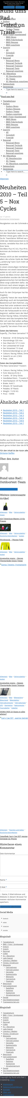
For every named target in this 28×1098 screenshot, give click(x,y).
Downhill (10, 52)
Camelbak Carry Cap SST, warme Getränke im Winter (13, 837)
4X (7, 50)
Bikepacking (18, 697)
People (5, 997)
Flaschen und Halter (16, 830)
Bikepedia (7, 965)
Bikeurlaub (4, 700)
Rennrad (7, 58)
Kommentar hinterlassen (9, 219)
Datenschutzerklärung (12, 1087)
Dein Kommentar (7, 853)
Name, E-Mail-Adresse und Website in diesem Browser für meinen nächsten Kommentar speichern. (13, 898)
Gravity (6, 47)
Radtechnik (10, 993)
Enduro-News (12, 24)
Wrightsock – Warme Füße (11, 540)
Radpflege (10, 988)
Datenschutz (8, 84)
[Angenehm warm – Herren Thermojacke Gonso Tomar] (5, 549)
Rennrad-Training (14, 65)
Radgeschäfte (11, 974)
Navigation (9, 705)
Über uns (7, 1092)
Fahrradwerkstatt (10, 986)
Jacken (2, 554)
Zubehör (14, 708)
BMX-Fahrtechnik (14, 39)
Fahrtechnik (10, 979)
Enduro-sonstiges (14, 32)
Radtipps (9, 990)
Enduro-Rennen (13, 26)
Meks (12, 1079)
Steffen (11, 453)
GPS (1, 705)
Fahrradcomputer (6, 703)
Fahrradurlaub (20, 703)
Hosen (2, 515)
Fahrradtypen (11, 967)
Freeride (10, 55)
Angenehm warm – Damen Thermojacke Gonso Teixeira (12, 684)
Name (3, 880)
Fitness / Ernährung (10, 963)
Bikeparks (10, 976)
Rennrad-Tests (12, 68)
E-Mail (3, 887)
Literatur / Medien (10, 960)
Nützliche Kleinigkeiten (8, 536)
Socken (21, 536)
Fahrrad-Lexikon (12, 970)
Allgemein (4, 178)
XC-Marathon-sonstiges (17, 81)
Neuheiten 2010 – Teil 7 (13, 423)
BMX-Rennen (12, 42)
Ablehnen (20, 7)
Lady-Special (8, 958)
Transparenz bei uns (11, 1002)
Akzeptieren (9, 7)
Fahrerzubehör (19, 512)
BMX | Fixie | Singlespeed (14, 34)
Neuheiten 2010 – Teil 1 (13, 410)
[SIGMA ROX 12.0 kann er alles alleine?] (5, 694)
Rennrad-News (13, 60)
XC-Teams (10, 79)
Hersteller (10, 972)
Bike (10, 512)
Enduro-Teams (12, 29)
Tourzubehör (5, 708)
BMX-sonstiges (13, 45)
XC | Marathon (9, 73)
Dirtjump (4, 453)
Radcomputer (19, 705)
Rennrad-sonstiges (14, 71)
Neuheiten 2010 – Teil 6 (13, 420)
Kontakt (6, 1089)
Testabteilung (9, 19)
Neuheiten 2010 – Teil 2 (13, 413)
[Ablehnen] (26, 5)
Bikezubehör (14, 700)
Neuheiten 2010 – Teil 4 (13, 418)
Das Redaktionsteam (11, 1000)
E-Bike (5, 953)
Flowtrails (10, 981)
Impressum (8, 86)
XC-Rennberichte (14, 76)
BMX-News (11, 37)
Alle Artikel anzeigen (9, 489)
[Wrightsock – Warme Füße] (5, 530)
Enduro (6, 21)
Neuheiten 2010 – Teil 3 (13, 415)
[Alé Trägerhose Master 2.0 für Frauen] (5, 509)
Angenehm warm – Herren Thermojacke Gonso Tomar (11, 559)
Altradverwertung (13, 995)
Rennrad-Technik (14, 63)
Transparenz (8, 1094)
